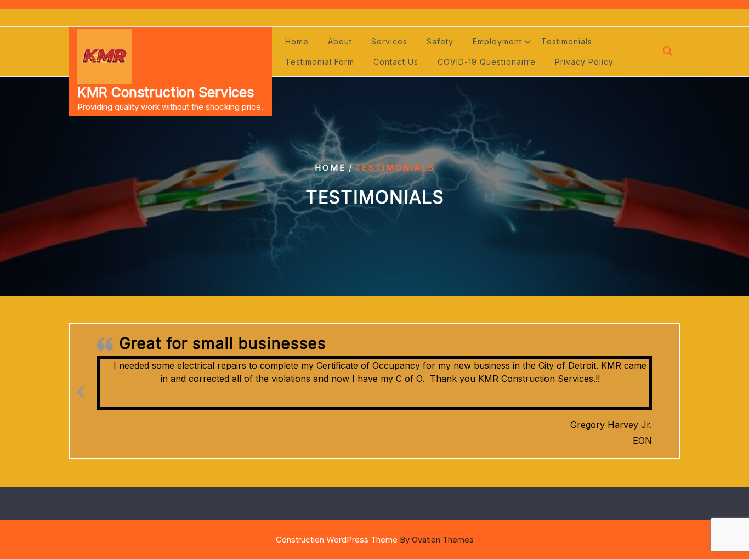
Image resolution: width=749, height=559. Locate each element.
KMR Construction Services (165, 92)
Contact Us (395, 61)
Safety (440, 41)
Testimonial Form (319, 61)
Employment (497, 41)
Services (389, 41)
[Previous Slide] (80, 390)
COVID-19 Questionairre (487, 61)
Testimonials (566, 41)
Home (297, 41)
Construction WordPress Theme (375, 539)
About (340, 41)
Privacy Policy (584, 61)
